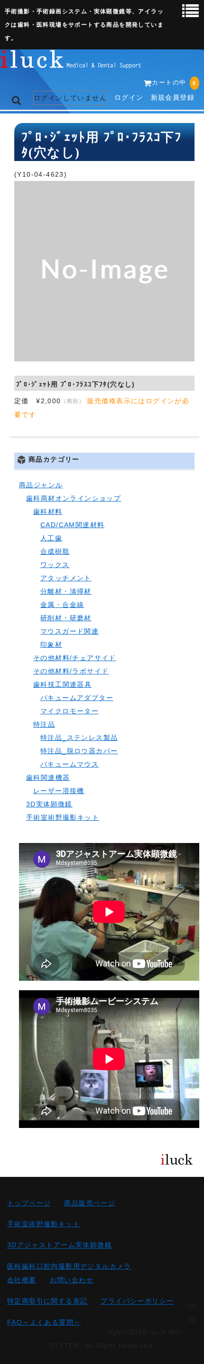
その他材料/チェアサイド (74, 658)
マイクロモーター (69, 711)
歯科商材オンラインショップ (73, 498)
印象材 (51, 644)
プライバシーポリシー (137, 1301)
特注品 (44, 724)
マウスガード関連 (69, 631)
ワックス (55, 564)
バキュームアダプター (76, 697)
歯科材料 (48, 511)
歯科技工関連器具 (62, 684)
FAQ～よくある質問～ (44, 1322)
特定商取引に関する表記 (47, 1301)
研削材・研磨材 (66, 618)
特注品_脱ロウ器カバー (79, 751)
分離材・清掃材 (66, 591)
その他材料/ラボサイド (71, 671)
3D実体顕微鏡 (49, 804)
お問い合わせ (71, 1280)
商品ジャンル (41, 485)
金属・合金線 (62, 604)
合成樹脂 (55, 551)
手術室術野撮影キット (62, 817)
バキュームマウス (69, 764)
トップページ (29, 1203)
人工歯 (51, 538)
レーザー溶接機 (58, 791)
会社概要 (22, 1280)
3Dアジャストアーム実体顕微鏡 (59, 1245)
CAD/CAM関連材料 (72, 525)
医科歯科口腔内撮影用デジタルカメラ (69, 1266)
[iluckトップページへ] (71, 62)
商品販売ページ (89, 1203)
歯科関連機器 (48, 777)
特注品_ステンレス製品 (79, 737)
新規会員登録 (173, 97)
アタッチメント (66, 578)
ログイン (129, 97)
